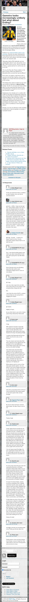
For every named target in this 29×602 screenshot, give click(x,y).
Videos (23, 170)
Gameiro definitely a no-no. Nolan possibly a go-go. (15, 152)
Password (4, 567)
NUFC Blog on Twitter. (12, 591)
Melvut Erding (20, 171)
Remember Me (7, 570)
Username (4, 564)
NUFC (10, 557)
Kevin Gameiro (12, 171)
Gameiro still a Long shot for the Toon (16, 158)
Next (25, 12)
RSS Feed (4, 557)
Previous (5, 12)
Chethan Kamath (15, 233)
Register (8, 576)
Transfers (16, 170)
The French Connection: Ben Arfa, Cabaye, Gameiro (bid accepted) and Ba (16, 160)
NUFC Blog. (12, 599)
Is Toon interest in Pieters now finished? (14, 163)
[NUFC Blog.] (14, 3)
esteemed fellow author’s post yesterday (13, 53)
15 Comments (18, 24)
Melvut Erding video (8, 173)
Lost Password (10, 578)
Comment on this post (14, 177)
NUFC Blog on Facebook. (12, 589)
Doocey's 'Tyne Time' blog (13, 594)
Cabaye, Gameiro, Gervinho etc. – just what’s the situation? (15, 155)
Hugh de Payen (21, 167)
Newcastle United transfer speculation (13, 174)
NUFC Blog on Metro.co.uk (13, 592)
